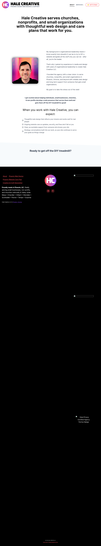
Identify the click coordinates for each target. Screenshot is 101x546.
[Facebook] (48, 190)
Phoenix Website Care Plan (12, 179)
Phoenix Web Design (16, 176)
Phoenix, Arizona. (17, 202)
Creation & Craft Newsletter (12, 183)
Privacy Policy (45, 542)
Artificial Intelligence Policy (53, 542)
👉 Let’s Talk (92, 4)
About (72, 5)
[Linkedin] (52, 190)
